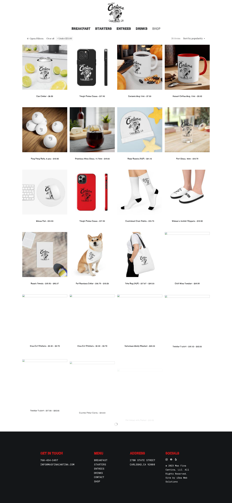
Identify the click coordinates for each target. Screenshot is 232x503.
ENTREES (99, 468)
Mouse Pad (44, 221)
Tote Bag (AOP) (139, 283)
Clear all (50, 38)
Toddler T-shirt (187, 346)
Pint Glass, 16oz (187, 158)
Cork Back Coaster (187, 408)
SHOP (97, 481)
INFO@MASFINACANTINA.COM (57, 464)
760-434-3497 (49, 460)
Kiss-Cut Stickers (45, 346)
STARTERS (100, 464)
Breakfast (81, 28)
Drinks (141, 28)
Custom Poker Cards (92, 408)
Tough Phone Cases (92, 96)
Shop (156, 28)
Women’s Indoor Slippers (187, 221)
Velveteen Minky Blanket (140, 346)
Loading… (116, 424)
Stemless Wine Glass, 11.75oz (92, 158)
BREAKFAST (100, 460)
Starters (103, 28)
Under (65, 38)
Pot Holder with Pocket (140, 408)
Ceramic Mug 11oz (139, 96)
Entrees (124, 28)
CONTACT (99, 477)
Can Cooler (44, 96)
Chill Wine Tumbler (187, 283)
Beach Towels (45, 283)
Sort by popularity (193, 38)
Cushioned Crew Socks (139, 221)
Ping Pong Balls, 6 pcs (45, 158)
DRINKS (98, 473)
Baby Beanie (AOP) (140, 158)
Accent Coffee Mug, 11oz (187, 96)
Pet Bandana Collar (92, 283)
